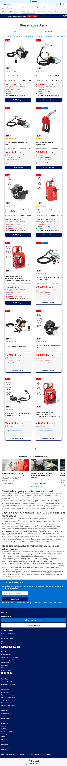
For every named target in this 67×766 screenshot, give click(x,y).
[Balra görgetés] (2, 16)
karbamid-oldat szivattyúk (42, 541)
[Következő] (35, 449)
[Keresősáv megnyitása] (54, 4)
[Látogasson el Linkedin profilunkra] (8, 674)
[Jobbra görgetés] (64, 16)
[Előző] (29, 449)
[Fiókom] (60, 4)
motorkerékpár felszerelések (17, 569)
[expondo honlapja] (3, 36)
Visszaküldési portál (33, 625)
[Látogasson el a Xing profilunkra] (11, 674)
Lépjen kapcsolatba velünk (33, 620)
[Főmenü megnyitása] (2, 4)
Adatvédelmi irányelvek (49, 603)
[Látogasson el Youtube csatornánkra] (2, 674)
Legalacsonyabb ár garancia (14, 91)
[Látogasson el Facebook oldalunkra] (5, 674)
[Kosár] (63, 4)
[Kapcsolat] (57, 4)
